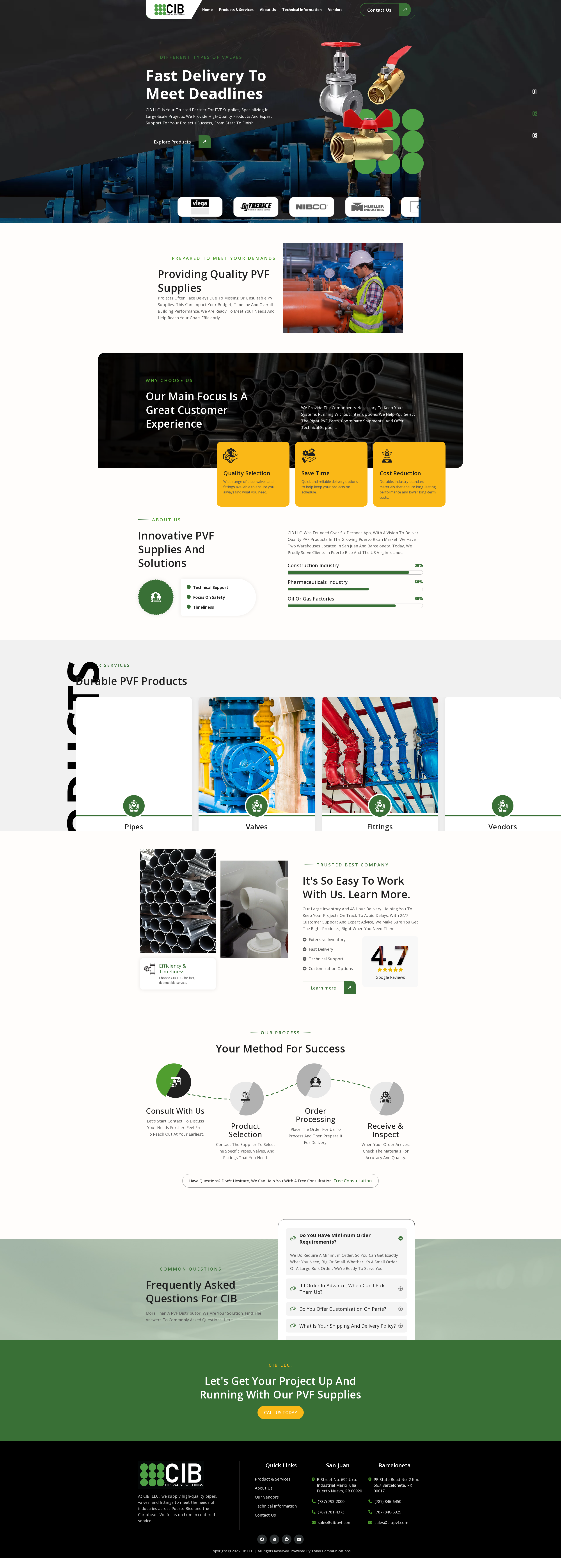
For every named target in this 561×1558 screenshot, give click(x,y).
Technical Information (302, 9)
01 (533, 90)
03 (533, 133)
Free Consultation (353, 1181)
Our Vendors (267, 1497)
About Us (268, 9)
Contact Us (265, 1515)
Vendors (335, 9)
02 (533, 112)
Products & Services (236, 9)
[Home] (169, 9)
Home (207, 9)
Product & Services (272, 1479)
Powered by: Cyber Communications (321, 1551)
